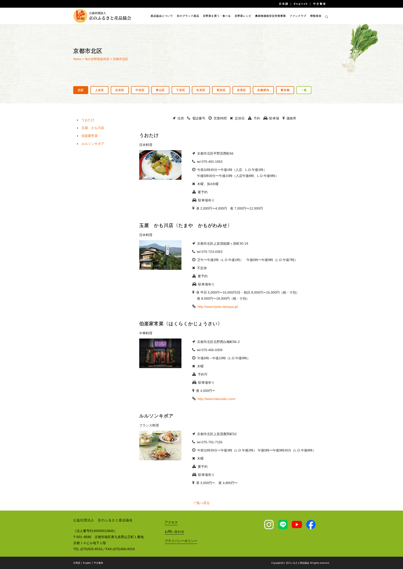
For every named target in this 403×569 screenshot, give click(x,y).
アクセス (171, 522)
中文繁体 (319, 3)
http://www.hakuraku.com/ (217, 399)
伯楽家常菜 (89, 136)
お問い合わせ (174, 531)
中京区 (140, 90)
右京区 (200, 90)
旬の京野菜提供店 (97, 59)
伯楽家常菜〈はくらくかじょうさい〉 (180, 323)
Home (77, 59)
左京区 (119, 90)
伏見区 (241, 90)
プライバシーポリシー (181, 541)
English (301, 3)
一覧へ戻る (201, 503)
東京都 (285, 90)
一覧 (304, 90)
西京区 (221, 90)
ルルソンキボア (92, 144)
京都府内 (263, 90)
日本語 (284, 3)
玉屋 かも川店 (92, 128)
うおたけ (87, 120)
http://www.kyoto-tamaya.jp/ (218, 306)
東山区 (160, 90)
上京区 (99, 90)
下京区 (180, 90)
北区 (81, 90)
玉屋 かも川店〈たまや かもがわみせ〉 (185, 225)
